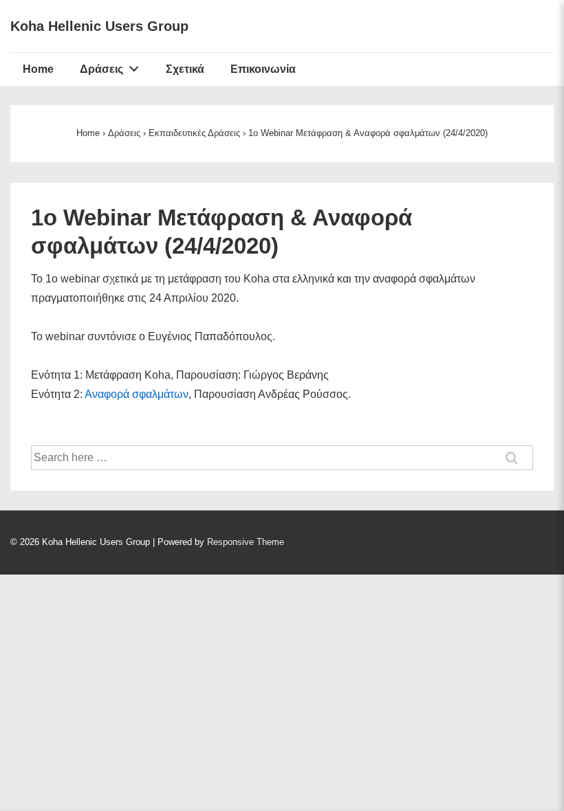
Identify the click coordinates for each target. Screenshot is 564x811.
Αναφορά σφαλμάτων (136, 394)
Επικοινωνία (263, 69)
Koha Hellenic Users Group (99, 26)
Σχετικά (185, 69)
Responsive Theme (245, 542)
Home (38, 69)
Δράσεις (101, 69)
